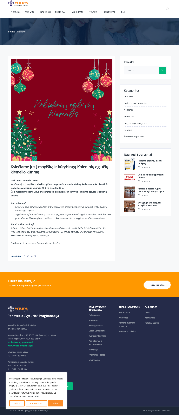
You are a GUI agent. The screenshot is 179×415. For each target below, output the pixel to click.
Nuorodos (123, 317)
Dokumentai (94, 315)
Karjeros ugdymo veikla (135, 103)
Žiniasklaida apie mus (134, 136)
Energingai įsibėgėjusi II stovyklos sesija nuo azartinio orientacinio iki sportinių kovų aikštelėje (150, 206)
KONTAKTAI (109, 12)
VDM (147, 312)
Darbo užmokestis (97, 330)
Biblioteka (128, 96)
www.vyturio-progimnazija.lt (20, 345)
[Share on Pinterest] (35, 256)
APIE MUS (29, 12)
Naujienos (128, 109)
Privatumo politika (32, 396)
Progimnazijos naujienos (135, 123)
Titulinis (11, 31)
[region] (36, 390)
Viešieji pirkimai (96, 325)
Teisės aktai (124, 312)
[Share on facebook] (24, 256)
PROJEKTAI (60, 12)
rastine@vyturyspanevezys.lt (21, 342)
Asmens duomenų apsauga (127, 324)
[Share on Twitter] (28, 256)
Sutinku (55, 403)
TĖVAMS (93, 12)
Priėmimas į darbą (97, 354)
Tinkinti (17, 403)
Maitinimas (150, 317)
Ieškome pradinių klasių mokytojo (150, 162)
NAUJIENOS (45, 12)
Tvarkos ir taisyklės (97, 336)
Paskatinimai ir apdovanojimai (95, 343)
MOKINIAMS (77, 12)
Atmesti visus (36, 403)
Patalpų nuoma (152, 323)
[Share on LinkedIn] (32, 256)
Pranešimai (129, 116)
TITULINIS (16, 12)
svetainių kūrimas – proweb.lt (157, 410)
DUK (123, 12)
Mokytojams (94, 360)
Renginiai (128, 129)
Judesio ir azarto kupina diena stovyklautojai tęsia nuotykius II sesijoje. (151, 191)
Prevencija (93, 349)
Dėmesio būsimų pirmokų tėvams (150, 176)
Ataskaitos (93, 320)
